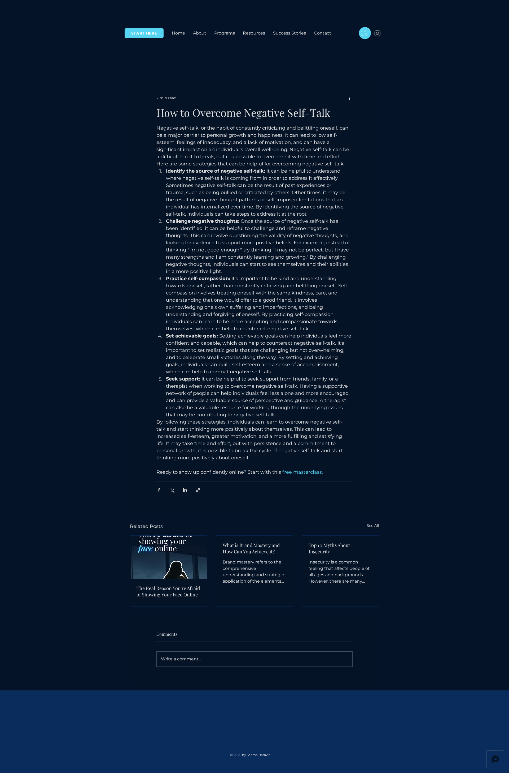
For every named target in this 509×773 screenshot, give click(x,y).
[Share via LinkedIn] (184, 490)
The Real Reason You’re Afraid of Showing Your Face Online (168, 591)
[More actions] (349, 98)
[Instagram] (377, 33)
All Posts (138, 62)
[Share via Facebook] (158, 490)
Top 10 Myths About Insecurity (329, 548)
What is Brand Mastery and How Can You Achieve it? (251, 548)
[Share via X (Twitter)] (171, 490)
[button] (224, 33)
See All (373, 525)
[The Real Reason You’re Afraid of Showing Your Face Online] (168, 557)
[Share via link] (197, 490)
